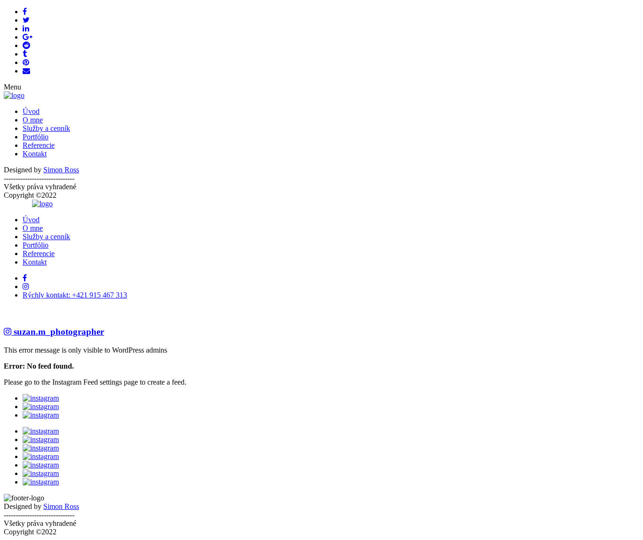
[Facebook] (25, 278)
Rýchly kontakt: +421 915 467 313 (75, 295)
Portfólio (35, 137)
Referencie (39, 145)
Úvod (31, 111)
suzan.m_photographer (57, 332)
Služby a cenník (46, 128)
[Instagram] (26, 286)
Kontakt (35, 154)
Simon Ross (61, 170)
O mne (33, 120)
